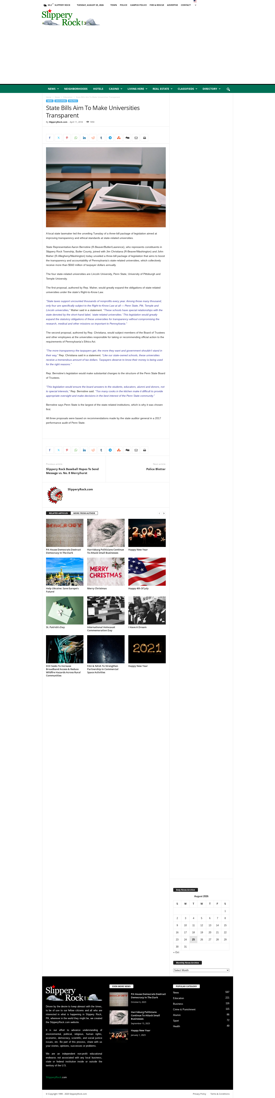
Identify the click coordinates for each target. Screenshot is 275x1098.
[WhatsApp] (75, 137)
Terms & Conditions (220, 1093)
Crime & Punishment (184, 1009)
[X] (58, 137)
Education (67, 97)
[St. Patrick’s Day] (64, 610)
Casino (114, 89)
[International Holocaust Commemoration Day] (106, 610)
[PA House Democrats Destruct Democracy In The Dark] (64, 533)
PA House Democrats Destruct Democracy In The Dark (63, 551)
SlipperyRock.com (58, 121)
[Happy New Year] (147, 533)
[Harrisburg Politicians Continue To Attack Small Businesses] (106, 533)
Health (176, 1026)
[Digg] (127, 137)
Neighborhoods (76, 89)
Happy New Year (138, 549)
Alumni (177, 1015)
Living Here (136, 89)
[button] (228, 89)
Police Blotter (156, 469)
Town (113, 5)
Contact (186, 5)
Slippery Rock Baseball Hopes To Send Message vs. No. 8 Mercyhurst (72, 471)
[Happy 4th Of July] (147, 572)
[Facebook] (50, 137)
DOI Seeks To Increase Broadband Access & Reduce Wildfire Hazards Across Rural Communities (63, 670)
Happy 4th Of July (138, 588)
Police (123, 5)
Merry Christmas (97, 588)
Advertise (172, 5)
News (52, 89)
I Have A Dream (137, 627)
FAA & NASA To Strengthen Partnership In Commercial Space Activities (102, 669)
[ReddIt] (93, 137)
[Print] (144, 137)
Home (48, 97)
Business (178, 1003)
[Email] (136, 137)
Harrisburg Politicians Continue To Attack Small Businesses (105, 551)
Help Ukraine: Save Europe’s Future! (62, 590)
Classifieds (186, 89)
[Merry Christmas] (106, 572)
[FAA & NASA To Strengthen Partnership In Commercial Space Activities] (106, 649)
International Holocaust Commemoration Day (101, 628)
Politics (73, 101)
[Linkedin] (84, 137)
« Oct (176, 952)
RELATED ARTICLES (58, 513)
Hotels (98, 89)
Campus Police (138, 5)
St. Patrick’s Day (55, 627)
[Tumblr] (101, 137)
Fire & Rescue (157, 5)
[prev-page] (159, 513)
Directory (210, 89)
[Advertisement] (190, 17)
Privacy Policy (199, 1093)
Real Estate (161, 89)
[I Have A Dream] (147, 610)
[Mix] (118, 137)
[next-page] (164, 513)
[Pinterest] (67, 137)
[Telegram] (110, 137)
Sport (176, 1020)
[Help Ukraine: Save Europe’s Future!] (64, 572)
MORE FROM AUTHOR (84, 513)
